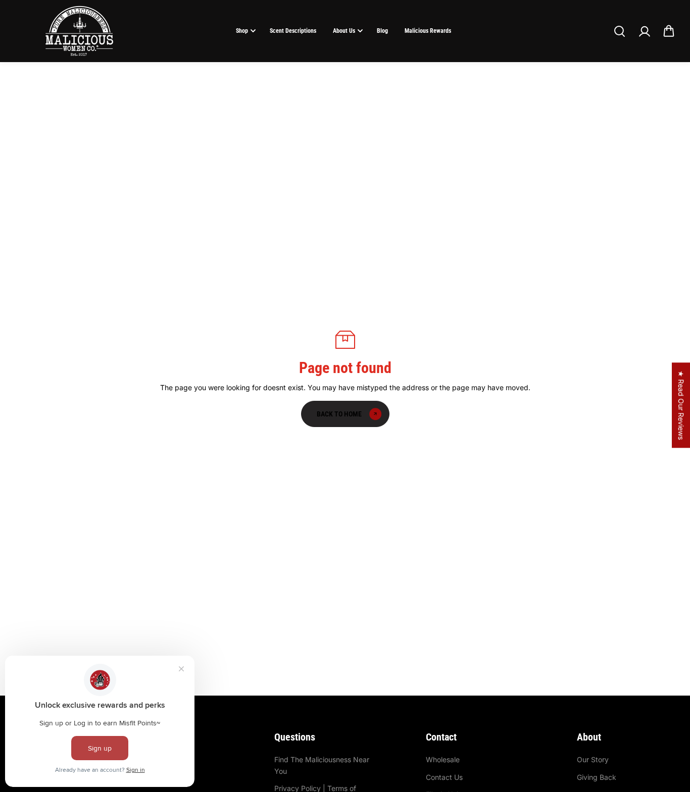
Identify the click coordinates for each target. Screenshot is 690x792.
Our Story (593, 759)
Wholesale (443, 759)
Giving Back (596, 777)
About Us (344, 30)
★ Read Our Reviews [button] (681, 405)
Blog (382, 30)
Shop (242, 30)
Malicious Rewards (428, 30)
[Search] (619, 31)
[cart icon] (669, 31)
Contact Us (444, 777)
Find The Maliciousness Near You (321, 765)
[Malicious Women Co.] (79, 31)
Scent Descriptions (293, 30)
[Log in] (644, 31)
